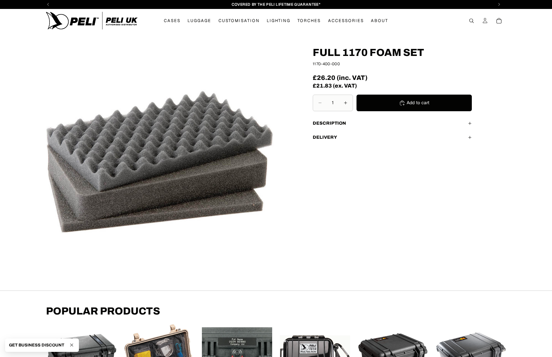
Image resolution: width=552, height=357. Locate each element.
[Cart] (499, 21)
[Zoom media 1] (159, 161)
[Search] (471, 21)
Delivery (325, 137)
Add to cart (418, 102)
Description (329, 123)
